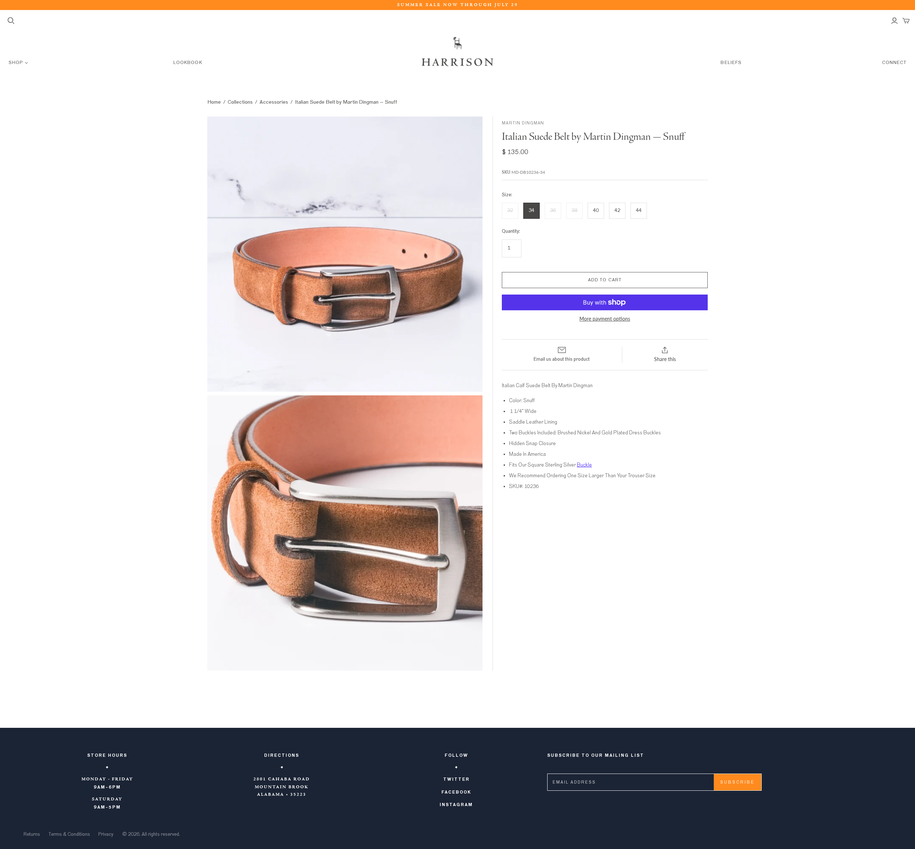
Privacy (105, 834)
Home (214, 102)
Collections (240, 102)
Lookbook (187, 62)
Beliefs (731, 62)
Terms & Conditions (69, 834)
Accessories (273, 102)
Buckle (584, 465)
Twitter (456, 779)
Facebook (456, 792)
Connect (894, 62)
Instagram (456, 805)
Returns (32, 834)
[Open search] (11, 20)
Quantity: (511, 231)
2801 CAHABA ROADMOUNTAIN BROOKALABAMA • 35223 (281, 787)
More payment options (604, 319)
